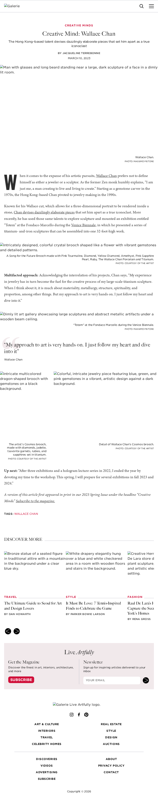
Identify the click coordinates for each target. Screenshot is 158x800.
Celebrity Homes (47, 744)
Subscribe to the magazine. (35, 501)
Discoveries (46, 759)
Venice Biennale (83, 225)
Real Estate (111, 724)
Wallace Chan (106, 176)
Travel (47, 737)
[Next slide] (17, 631)
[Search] (141, 6)
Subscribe (21, 680)
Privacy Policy (111, 765)
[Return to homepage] (79, 704)
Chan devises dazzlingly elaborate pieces (44, 212)
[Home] (14, 6)
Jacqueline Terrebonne (81, 53)
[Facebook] (79, 714)
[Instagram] (71, 714)
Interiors (47, 731)
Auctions (111, 744)
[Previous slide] (8, 631)
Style (111, 731)
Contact (111, 772)
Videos (47, 765)
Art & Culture (46, 724)
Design (111, 737)
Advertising (47, 772)
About (111, 759)
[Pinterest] (86, 714)
